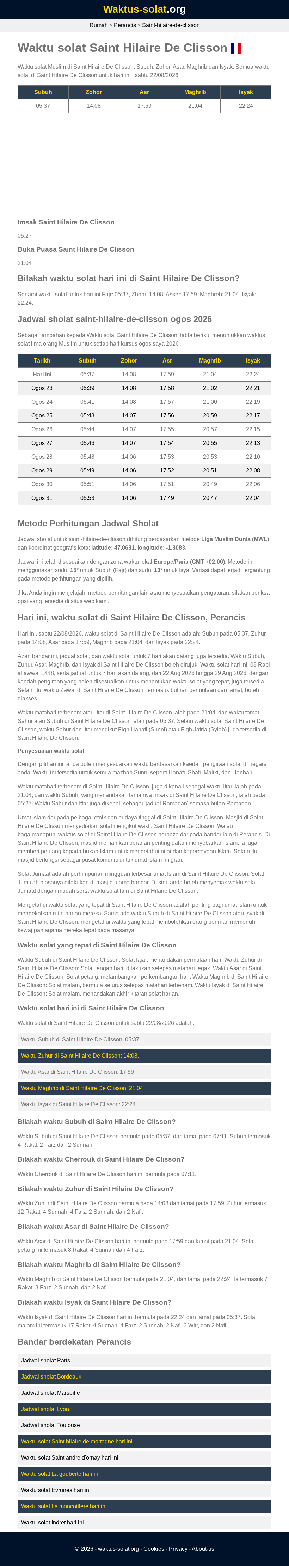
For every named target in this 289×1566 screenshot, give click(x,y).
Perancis (125, 25)
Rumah (99, 25)
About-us (203, 1549)
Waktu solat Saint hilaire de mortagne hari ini (77, 1441)
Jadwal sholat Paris (45, 1360)
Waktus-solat (135, 9)
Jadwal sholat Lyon (45, 1409)
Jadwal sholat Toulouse (50, 1425)
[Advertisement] (144, 162)
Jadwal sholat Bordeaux (51, 1377)
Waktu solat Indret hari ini (52, 1522)
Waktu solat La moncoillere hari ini (64, 1506)
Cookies (153, 1549)
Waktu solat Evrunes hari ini (56, 1490)
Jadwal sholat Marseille (50, 1393)
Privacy (178, 1549)
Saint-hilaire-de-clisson (171, 25)
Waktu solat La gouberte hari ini (60, 1474)
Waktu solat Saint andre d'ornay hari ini (69, 1458)
